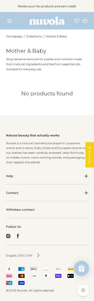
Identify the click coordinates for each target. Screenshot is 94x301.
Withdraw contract (20, 209)
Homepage (14, 36)
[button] (9, 21)
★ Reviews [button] (90, 155)
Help (9, 176)
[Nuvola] (47, 20)
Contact (12, 193)
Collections (34, 36)
